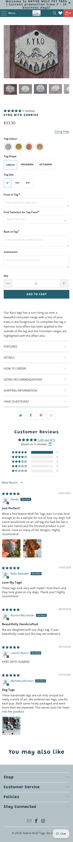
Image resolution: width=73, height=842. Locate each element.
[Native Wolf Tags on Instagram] (43, 821)
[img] (11, 494)
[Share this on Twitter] (21, 415)
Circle (10, 164)
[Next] (66, 51)
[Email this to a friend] (51, 415)
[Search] (54, 13)
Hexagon (27, 164)
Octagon (45, 164)
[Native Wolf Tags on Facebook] (36, 821)
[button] (12, 111)
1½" (28, 182)
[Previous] (7, 51)
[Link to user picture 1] (11, 548)
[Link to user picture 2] (32, 548)
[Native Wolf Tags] (36, 13)
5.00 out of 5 (46, 440)
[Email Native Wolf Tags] (29, 821)
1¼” (17, 182)
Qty (6, 275)
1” (7, 183)
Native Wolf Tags (34, 833)
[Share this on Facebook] (31, 415)
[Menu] (2, 13)
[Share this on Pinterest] (41, 415)
